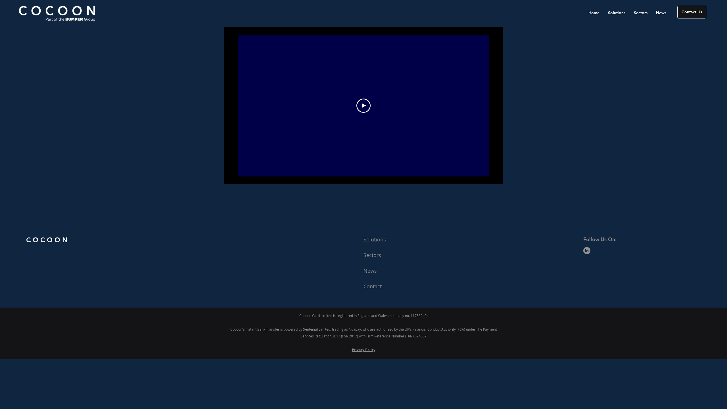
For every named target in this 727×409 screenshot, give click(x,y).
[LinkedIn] (586, 250)
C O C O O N (47, 240)
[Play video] (363, 106)
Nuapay (355, 329)
